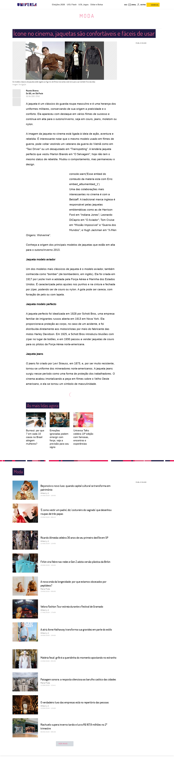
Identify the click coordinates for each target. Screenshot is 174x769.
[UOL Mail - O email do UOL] (132, 4)
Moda (87, 15)
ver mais (63, 744)
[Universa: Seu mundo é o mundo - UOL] (26, 4)
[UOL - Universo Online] (38, 4)
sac (125, 5)
